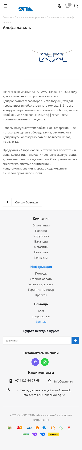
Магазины (41, 247)
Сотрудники (41, 236)
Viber (35, 362)
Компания (41, 218)
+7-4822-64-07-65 (27, 380)
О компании (41, 225)
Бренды (41, 321)
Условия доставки (41, 284)
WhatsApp (45, 362)
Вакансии (41, 241)
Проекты (41, 295)
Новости (41, 231)
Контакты (41, 257)
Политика (41, 252)
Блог (41, 311)
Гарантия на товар (41, 289)
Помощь (41, 273)
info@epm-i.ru (63, 381)
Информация (41, 267)
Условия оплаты (41, 279)
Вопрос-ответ (41, 316)
